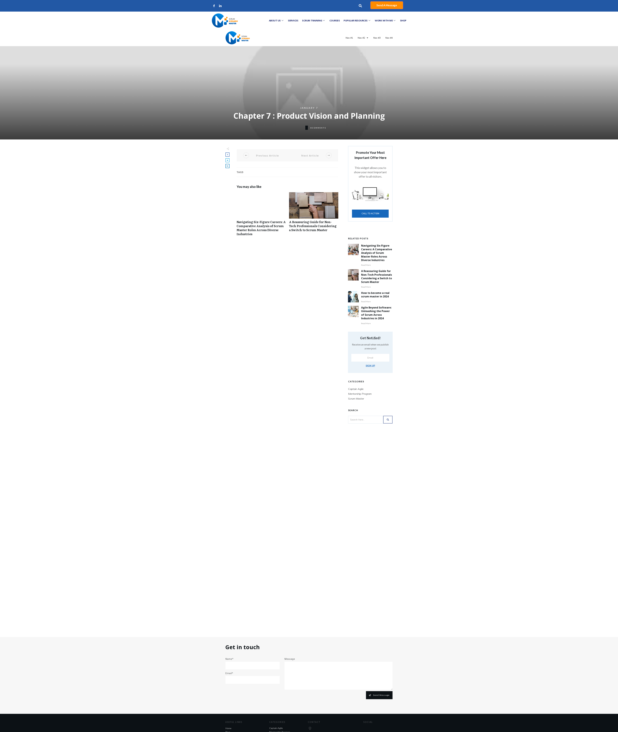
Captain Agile (356, 389)
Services (293, 20)
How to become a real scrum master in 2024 (375, 294)
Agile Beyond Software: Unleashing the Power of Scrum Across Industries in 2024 (376, 313)
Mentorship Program (360, 393)
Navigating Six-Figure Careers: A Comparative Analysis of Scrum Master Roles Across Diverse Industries (261, 215)
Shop (403, 20)
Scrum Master (356, 398)
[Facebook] (214, 6)
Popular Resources (356, 20)
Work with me (384, 20)
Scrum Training (312, 20)
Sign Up (370, 365)
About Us (275, 20)
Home (228, 728)
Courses (334, 20)
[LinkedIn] (220, 6)
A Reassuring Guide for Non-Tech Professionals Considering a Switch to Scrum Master (313, 215)
